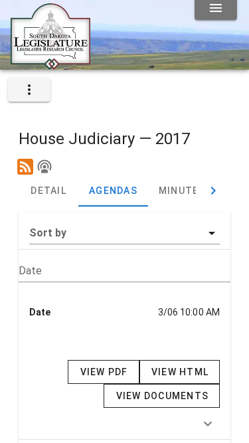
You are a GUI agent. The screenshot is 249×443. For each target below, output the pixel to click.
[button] (124, 233)
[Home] (50, 64)
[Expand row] (208, 424)
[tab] (48, 191)
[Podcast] (44, 166)
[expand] (29, 90)
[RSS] (25, 166)
